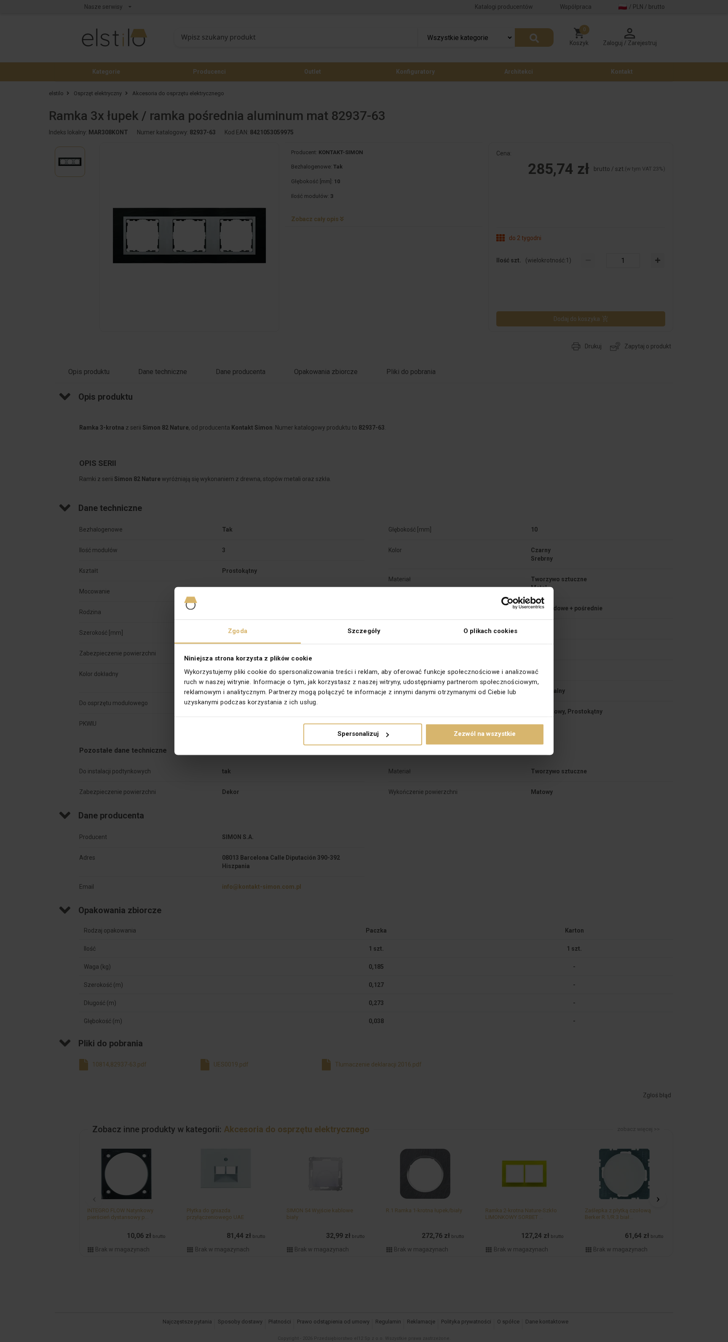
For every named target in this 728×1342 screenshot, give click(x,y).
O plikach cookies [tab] (490, 631)
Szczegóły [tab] (364, 631)
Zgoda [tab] (237, 631)
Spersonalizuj (358, 734)
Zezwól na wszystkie (485, 734)
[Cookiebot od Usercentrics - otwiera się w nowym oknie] (507, 603)
